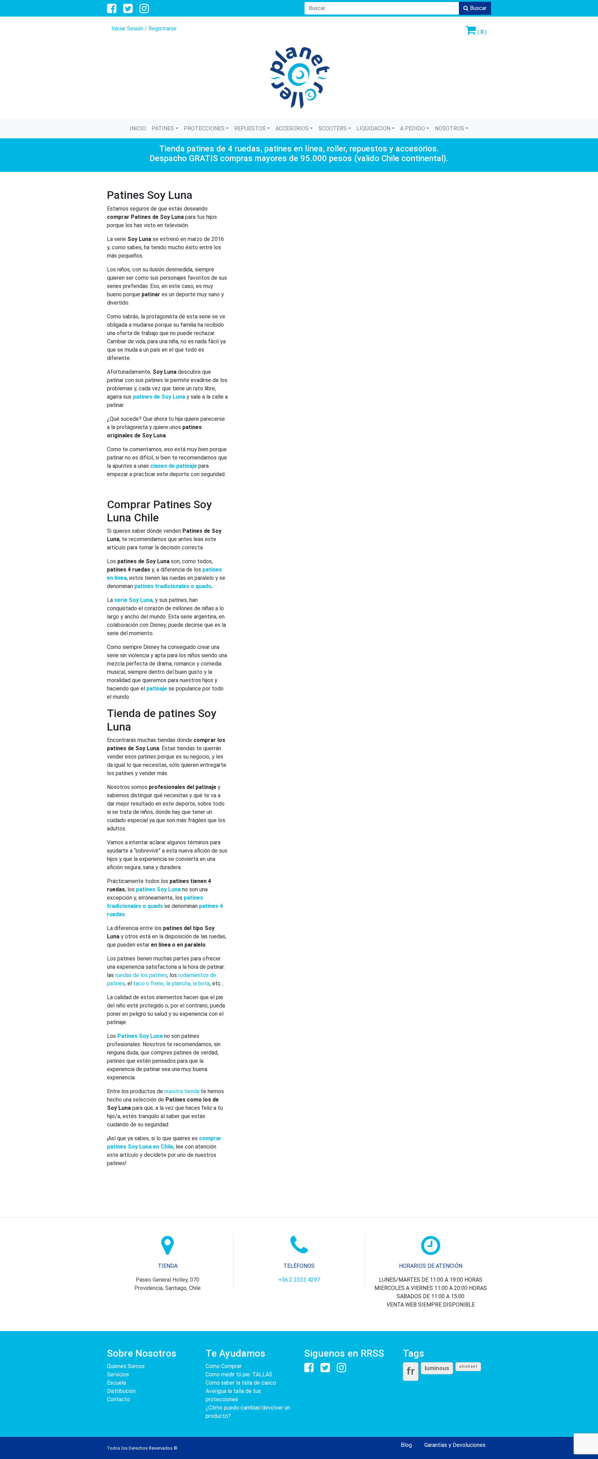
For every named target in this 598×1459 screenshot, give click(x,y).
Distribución (121, 1391)
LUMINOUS (437, 1368)
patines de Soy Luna (159, 396)
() (481, 32)
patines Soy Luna (158, 889)
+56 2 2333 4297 (299, 1279)
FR (411, 1371)
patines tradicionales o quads (172, 586)
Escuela (116, 1382)
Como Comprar (224, 1366)
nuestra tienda (181, 1091)
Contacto (118, 1399)
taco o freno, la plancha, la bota (171, 983)
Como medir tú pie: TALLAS (239, 1374)
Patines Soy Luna (140, 1036)
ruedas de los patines (141, 975)
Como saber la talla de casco (241, 1382)
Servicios (118, 1374)
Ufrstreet (468, 1366)
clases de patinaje (173, 466)
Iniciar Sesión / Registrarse (143, 28)
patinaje (156, 688)
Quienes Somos (126, 1366)
